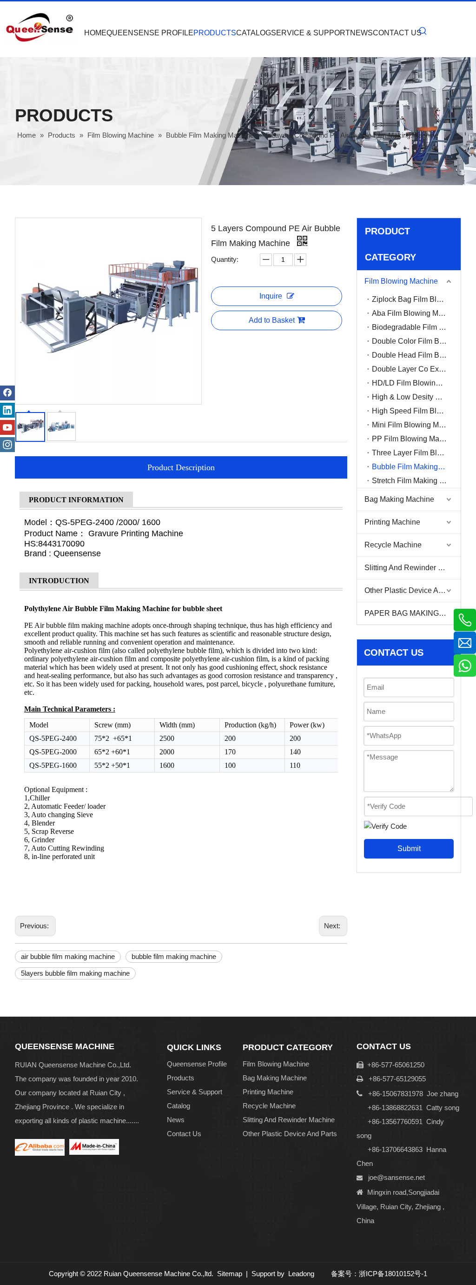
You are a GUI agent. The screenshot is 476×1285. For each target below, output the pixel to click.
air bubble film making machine (68, 956)
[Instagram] (7, 444)
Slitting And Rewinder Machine (412, 568)
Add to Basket (272, 320)
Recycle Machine (393, 545)
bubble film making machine (174, 956)
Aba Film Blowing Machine (416, 313)
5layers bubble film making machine (75, 973)
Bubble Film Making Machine (416, 467)
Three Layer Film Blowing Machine (416, 453)
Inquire (270, 296)
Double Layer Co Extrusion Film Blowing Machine (416, 369)
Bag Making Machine (399, 499)
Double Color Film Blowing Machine (416, 341)
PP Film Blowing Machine (414, 439)
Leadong (301, 1274)
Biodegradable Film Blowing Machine (416, 327)
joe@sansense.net (396, 1177)
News (176, 1120)
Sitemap (229, 1274)
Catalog (178, 1106)
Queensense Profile (197, 1064)
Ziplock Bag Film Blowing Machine (416, 299)
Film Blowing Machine (401, 281)
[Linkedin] (7, 410)
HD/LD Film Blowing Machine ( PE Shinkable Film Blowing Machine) (416, 383)
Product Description (181, 467)
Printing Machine (392, 522)
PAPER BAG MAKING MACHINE (412, 613)
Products (180, 1078)
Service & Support (194, 1092)
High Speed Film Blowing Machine (416, 411)
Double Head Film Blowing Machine (416, 355)
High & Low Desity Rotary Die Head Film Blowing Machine (416, 397)
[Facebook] (7, 393)
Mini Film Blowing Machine (416, 425)
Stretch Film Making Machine (416, 481)
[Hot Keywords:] (423, 31)
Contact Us (184, 1134)
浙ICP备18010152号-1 (393, 1274)
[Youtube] (7, 427)
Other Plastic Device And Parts (412, 590)
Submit (409, 848)
